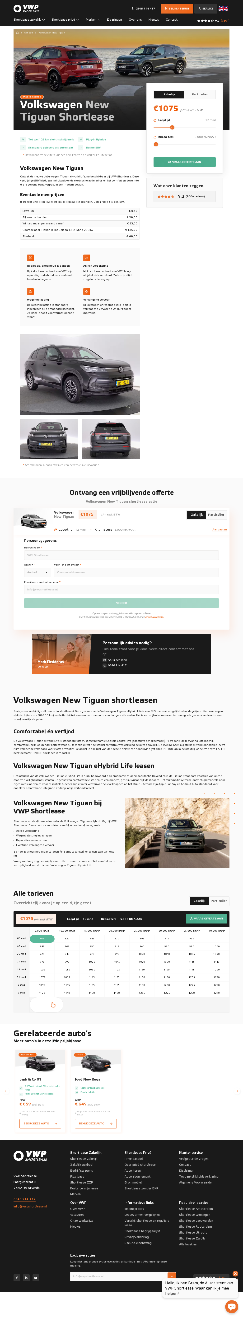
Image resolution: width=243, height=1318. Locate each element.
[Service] (205, 9)
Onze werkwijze (81, 1220)
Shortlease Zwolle (192, 1238)
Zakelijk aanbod (81, 1164)
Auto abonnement (138, 1176)
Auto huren (133, 1170)
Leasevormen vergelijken (142, 1214)
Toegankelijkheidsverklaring (199, 1176)
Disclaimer (186, 1170)
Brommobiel (133, 1182)
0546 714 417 (25, 1199)
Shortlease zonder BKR (141, 1188)
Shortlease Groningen (194, 1214)
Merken (75, 1194)
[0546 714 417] (143, 9)
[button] (31, 20)
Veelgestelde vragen (194, 1158)
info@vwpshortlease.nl (30, 1206)
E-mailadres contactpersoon (42, 582)
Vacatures (77, 1214)
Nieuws (75, 1226)
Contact (185, 1164)
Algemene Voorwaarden (196, 1182)
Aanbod (28, 33)
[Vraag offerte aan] (185, 162)
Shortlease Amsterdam (196, 1209)
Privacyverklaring (137, 1237)
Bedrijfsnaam (33, 548)
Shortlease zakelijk (84, 1158)
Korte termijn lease (84, 1188)
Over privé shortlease (140, 1164)
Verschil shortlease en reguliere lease (147, 1223)
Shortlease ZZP (81, 1182)
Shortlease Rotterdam (195, 1226)
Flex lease (77, 1176)
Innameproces (134, 1209)
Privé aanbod (134, 1158)
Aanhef (29, 565)
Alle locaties (188, 1244)
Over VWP (77, 1209)
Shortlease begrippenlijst (142, 1231)
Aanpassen (219, 529)
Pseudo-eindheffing (138, 1243)
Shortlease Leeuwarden (196, 1220)
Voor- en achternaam (67, 565)
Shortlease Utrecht (193, 1232)
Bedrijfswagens (81, 1170)
